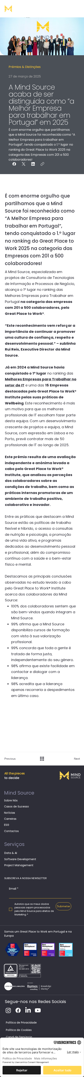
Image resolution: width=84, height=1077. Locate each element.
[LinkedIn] (33, 164)
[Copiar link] (42, 164)
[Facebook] (14, 164)
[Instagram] (8, 1010)
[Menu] (76, 8)
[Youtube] (37, 1010)
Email (13, 889)
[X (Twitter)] (23, 164)
